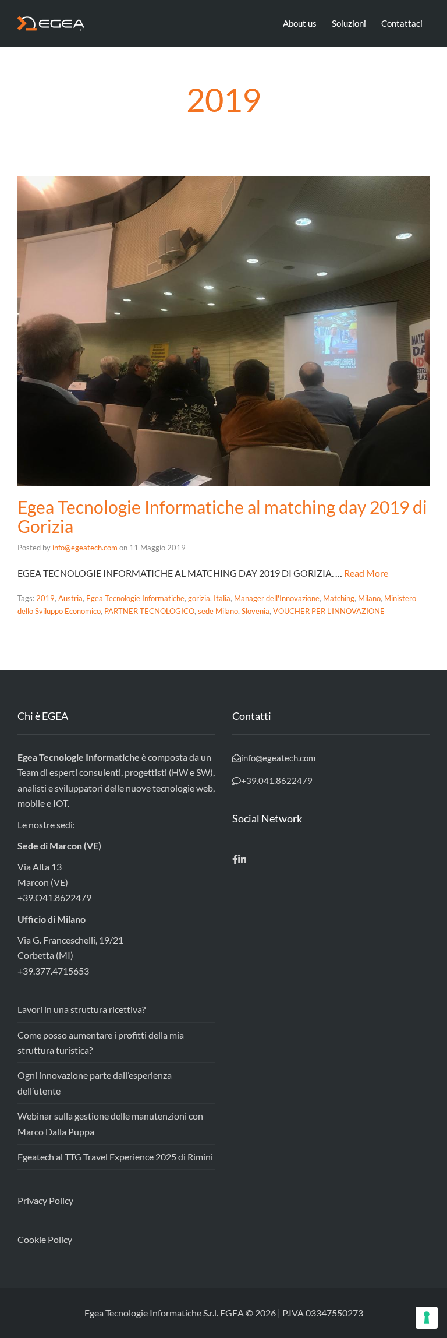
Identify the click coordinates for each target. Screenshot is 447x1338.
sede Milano (218, 611)
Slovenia (255, 611)
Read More (366, 572)
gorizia (199, 598)
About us (300, 23)
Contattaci (402, 23)
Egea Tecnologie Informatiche (135, 598)
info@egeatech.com (85, 547)
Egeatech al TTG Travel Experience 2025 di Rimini (115, 1156)
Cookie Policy (44, 1239)
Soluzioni (349, 23)
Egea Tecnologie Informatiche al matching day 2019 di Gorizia (222, 516)
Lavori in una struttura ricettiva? (81, 1009)
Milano (369, 598)
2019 (45, 598)
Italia (222, 598)
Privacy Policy (45, 1200)
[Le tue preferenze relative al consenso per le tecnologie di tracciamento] (427, 1318)
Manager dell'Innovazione (277, 598)
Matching (338, 598)
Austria (70, 598)
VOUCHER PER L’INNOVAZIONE (329, 611)
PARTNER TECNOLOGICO (149, 611)
